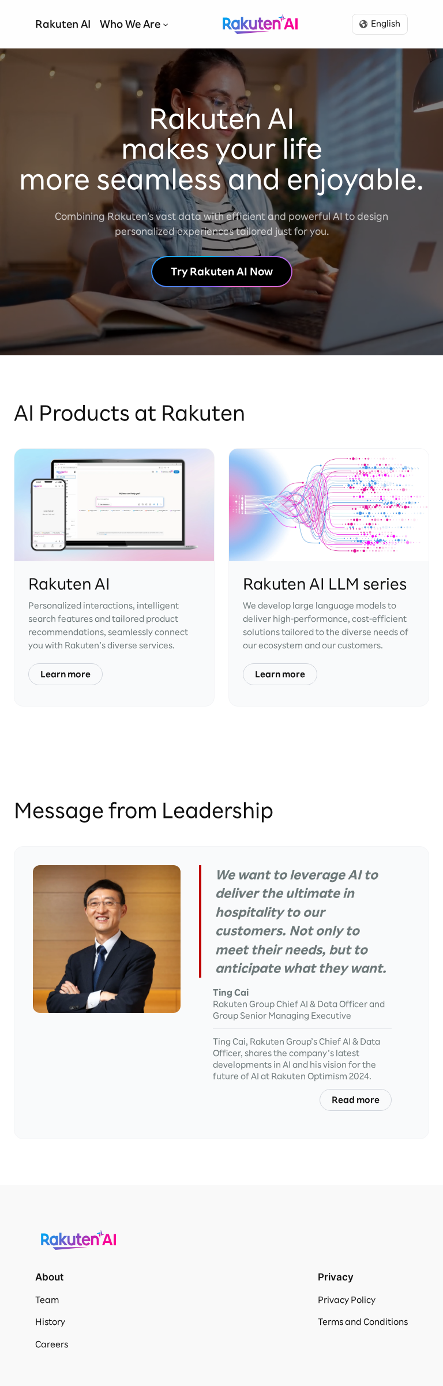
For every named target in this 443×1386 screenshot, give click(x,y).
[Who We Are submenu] (165, 24)
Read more (356, 1100)
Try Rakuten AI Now (222, 271)
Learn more (65, 674)
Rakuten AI (260, 24)
